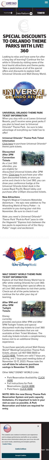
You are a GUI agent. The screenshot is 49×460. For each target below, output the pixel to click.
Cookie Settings (20, 449)
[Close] (38, 426)
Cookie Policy (7, 444)
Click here (7, 143)
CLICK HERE (8, 355)
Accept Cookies (20, 455)
